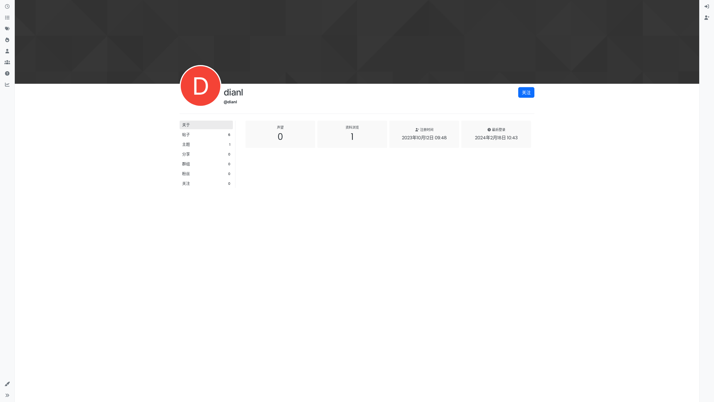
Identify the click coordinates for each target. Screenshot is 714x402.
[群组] (7, 62)
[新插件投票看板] (7, 84)
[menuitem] (707, 6)
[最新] (7, 6)
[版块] (7, 17)
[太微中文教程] (7, 73)
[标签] (7, 29)
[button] (7, 384)
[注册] (707, 17)
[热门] (7, 40)
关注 (526, 92)
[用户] (7, 51)
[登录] (707, 6)
